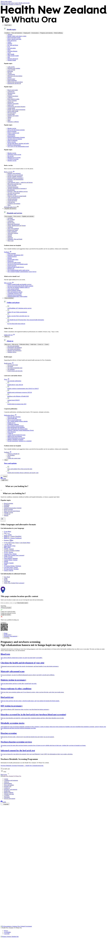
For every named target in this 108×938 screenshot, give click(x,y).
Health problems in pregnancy (15, 178)
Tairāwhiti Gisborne (12, 233)
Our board (10, 366)
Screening (10, 181)
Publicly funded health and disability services (19, 284)
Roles (8, 456)
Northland (10, 227)
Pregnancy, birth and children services (17, 191)
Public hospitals (11, 253)
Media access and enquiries (14, 436)
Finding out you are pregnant (15, 175)
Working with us (11, 352)
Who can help (8, 283)
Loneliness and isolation (13, 203)
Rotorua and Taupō (12, 230)
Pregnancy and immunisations (15, 179)
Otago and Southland (13, 228)
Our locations (11, 455)
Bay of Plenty (11, 219)
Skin (8, 57)
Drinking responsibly (13, 103)
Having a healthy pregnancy (14, 176)
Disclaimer (7, 797)
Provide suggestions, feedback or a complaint (19, 441)
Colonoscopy (11, 91)
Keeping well (27, 33)
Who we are (15, 344)
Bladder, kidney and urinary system (16, 36)
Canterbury (10, 221)
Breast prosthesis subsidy (14, 290)
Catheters (9, 97)
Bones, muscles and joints (14, 39)
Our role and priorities (13, 346)
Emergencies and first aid (14, 83)
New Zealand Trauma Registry (15, 426)
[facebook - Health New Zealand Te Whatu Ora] (2, 806)
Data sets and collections (14, 416)
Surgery (9, 77)
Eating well (10, 105)
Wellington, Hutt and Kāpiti (14, 239)
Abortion (9, 94)
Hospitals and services (10, 208)
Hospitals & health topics (7, 3)
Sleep (8, 120)
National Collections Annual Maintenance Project (20, 430)
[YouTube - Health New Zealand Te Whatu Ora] (2, 920)
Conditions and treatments (11, 780)
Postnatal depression (12, 187)
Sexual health (11, 114)
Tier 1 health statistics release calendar (17, 421)
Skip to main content (6, 1)
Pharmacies (10, 261)
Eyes (8, 46)
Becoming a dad (11, 194)
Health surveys (11, 422)
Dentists (9, 258)
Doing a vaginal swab (13, 133)
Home (5, 633)
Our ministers (11, 369)
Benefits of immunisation (14, 145)
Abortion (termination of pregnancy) (17, 188)
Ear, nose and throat (12, 45)
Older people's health (13, 55)
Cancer (9, 42)
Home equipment (12, 80)
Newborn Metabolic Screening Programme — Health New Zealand (22, 765)
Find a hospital (8, 216)
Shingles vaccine (11, 160)
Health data (33, 344)
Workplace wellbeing (13, 121)
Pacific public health (12, 111)
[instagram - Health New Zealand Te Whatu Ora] (2, 809)
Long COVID (11, 70)
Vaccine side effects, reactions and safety (18, 143)
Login (4, 478)
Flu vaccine (10, 156)
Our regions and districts (13, 349)
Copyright (6, 933)
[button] (3, 771)
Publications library (24, 344)
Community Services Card (14, 293)
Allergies (9, 34)
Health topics (8, 25)
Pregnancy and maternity (46, 33)
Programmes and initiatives (14, 347)
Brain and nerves (11, 40)
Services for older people (14, 262)
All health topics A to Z (10, 207)
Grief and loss (11, 202)
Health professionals (24, 3)
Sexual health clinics (12, 259)
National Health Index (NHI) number (17, 296)
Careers (16, 3)
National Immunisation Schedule (16, 137)
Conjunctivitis (11, 74)
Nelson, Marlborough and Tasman (16, 225)
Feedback (7, 252)
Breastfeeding (11, 190)
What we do (7, 344)
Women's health (11, 60)
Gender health (11, 108)
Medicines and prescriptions (14, 76)
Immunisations (35, 33)
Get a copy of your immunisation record (18, 146)
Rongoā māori (11, 79)
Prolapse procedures (12, 96)
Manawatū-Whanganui (13, 224)
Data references (11, 432)
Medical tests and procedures (15, 82)
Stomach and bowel (12, 58)
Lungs (9, 52)
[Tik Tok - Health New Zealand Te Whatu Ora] (2, 922)
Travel (9, 118)
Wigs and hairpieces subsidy (14, 292)
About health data (12, 418)
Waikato (9, 236)
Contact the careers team (13, 458)
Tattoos (9, 117)
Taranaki (9, 234)
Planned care (10, 268)
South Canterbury (12, 231)
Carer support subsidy (13, 289)
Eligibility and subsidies (28, 216)
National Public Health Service (15, 267)
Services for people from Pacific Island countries (20, 286)
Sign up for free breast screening (16, 130)
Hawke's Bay (11, 222)
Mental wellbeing (58, 33)
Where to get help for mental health (16, 196)
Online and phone (9, 298)
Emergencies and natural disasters (16, 106)
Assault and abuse (12, 200)
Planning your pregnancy (14, 173)
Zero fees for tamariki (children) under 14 (18, 287)
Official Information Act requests (16, 438)
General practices (12, 256)
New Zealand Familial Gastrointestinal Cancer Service (21, 271)
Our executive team (12, 365)
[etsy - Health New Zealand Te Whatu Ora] (54, 917)
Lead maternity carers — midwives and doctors (20, 182)
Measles (9, 73)
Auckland (10, 218)
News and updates (9, 785)
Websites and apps (9, 794)
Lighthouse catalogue (13, 424)
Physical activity (11, 112)
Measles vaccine (11, 128)
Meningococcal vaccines (14, 157)
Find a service (17, 216)
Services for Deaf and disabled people (17, 264)
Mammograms (11, 93)
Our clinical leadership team (14, 368)
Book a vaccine (11, 142)
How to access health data (14, 419)
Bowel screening (11, 131)
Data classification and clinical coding (17, 429)
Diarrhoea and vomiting (13, 68)
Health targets (8, 363)
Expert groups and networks (14, 371)
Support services (11, 265)
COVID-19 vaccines (12, 159)
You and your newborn (13, 193)
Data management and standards (16, 427)
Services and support (9, 798)
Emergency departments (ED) (15, 255)
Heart (8, 49)
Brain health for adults (13, 99)
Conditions (7, 33)
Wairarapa (10, 237)
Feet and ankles (11, 48)
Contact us (40, 344)
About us (7, 336)
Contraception (11, 134)
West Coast (10, 240)
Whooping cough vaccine (14, 154)
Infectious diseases (12, 51)
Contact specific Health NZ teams (16, 435)
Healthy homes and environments (16, 109)
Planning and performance (14, 350)
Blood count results (12, 90)
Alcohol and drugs (12, 199)
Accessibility (7, 932)
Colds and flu (11, 67)
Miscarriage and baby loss (14, 184)
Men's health (10, 54)
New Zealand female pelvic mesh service (18, 270)
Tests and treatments (17, 33)
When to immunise (12, 140)
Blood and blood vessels (13, 37)
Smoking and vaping (12, 115)
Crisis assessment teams (13, 197)
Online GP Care (8, 335)
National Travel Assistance (14, 295)
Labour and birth (11, 185)
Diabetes (9, 43)
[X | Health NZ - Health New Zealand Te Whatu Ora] (2, 925)
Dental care (10, 102)
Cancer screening (12, 100)
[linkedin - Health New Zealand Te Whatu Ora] (2, 811)
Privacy (6, 930)
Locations (6, 795)
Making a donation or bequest (15, 439)
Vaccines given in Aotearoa (14, 139)
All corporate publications (14, 381)
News (6, 379)
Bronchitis (10, 71)
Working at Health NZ (13, 453)
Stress (9, 205)
